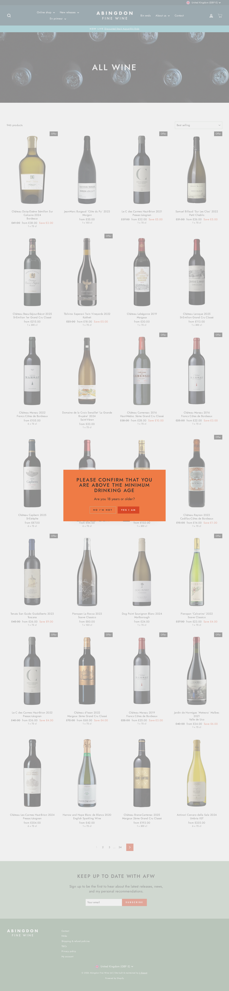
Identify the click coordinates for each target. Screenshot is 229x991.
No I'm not (102, 510)
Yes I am (128, 510)
